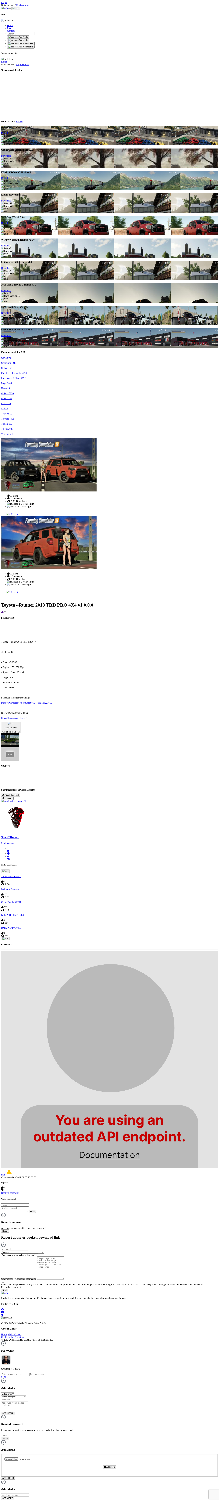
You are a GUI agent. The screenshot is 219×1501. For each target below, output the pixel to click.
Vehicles (7, 434)
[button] (8, 848)
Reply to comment (9, 1193)
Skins (4, 408)
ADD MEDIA (7, 1413)
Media (10, 28)
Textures (6, 413)
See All (19, 121)
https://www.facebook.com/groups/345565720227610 (26, 702)
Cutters (6, 368)
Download (6, 133)
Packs (6, 403)
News (5, 388)
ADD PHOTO (8, 1478)
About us (19, 1337)
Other (6, 398)
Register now (22, 5)
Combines (8, 363)
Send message (7, 843)
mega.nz (8, 798)
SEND (5, 1438)
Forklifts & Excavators (14, 373)
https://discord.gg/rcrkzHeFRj (15, 718)
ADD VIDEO (7, 1498)
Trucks (7, 429)
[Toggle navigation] (9, 8)
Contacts (11, 31)
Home (10, 25)
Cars (6, 358)
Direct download (11, 795)
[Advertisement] (28, 95)
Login (4, 2)
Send (4, 1290)
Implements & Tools (13, 378)
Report (5, 1231)
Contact (17, 1334)
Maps (6, 383)
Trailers (7, 424)
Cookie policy (7, 1337)
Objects (7, 393)
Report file (21, 801)
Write (32, 1211)
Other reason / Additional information (18, 1279)
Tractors (7, 418)
